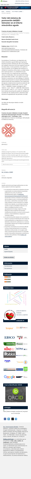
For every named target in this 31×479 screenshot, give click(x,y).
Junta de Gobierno (21, 310)
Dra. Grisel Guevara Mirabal (10, 427)
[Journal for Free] (26, 372)
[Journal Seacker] (19, 377)
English (6, 249)
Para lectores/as (8, 266)
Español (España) (8, 251)
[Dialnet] (26, 328)
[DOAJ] (19, 328)
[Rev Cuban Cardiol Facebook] (4, 419)
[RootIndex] (9, 370)
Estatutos (18, 313)
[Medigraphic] (19, 344)
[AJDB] (19, 370)
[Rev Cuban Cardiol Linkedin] (8, 419)
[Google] (9, 379)
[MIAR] (7, 362)
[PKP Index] (26, 344)
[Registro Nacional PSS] (19, 355)
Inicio (3, 11)
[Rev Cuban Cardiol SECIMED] (19, 349)
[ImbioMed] (9, 345)
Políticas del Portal (8, 439)
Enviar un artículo (9, 257)
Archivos (8, 11)
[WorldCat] (26, 377)
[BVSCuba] (26, 350)
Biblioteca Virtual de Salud (22, 1)
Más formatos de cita (8, 164)
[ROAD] (9, 350)
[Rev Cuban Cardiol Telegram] (16, 419)
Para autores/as (8, 268)
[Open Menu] (1, 7)
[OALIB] (26, 364)
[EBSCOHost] (9, 341)
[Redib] (26, 338)
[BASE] (19, 363)
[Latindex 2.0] (19, 339)
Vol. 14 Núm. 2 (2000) (17, 11)
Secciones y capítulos (22, 315)
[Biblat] (9, 357)
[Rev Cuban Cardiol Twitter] (12, 419)
